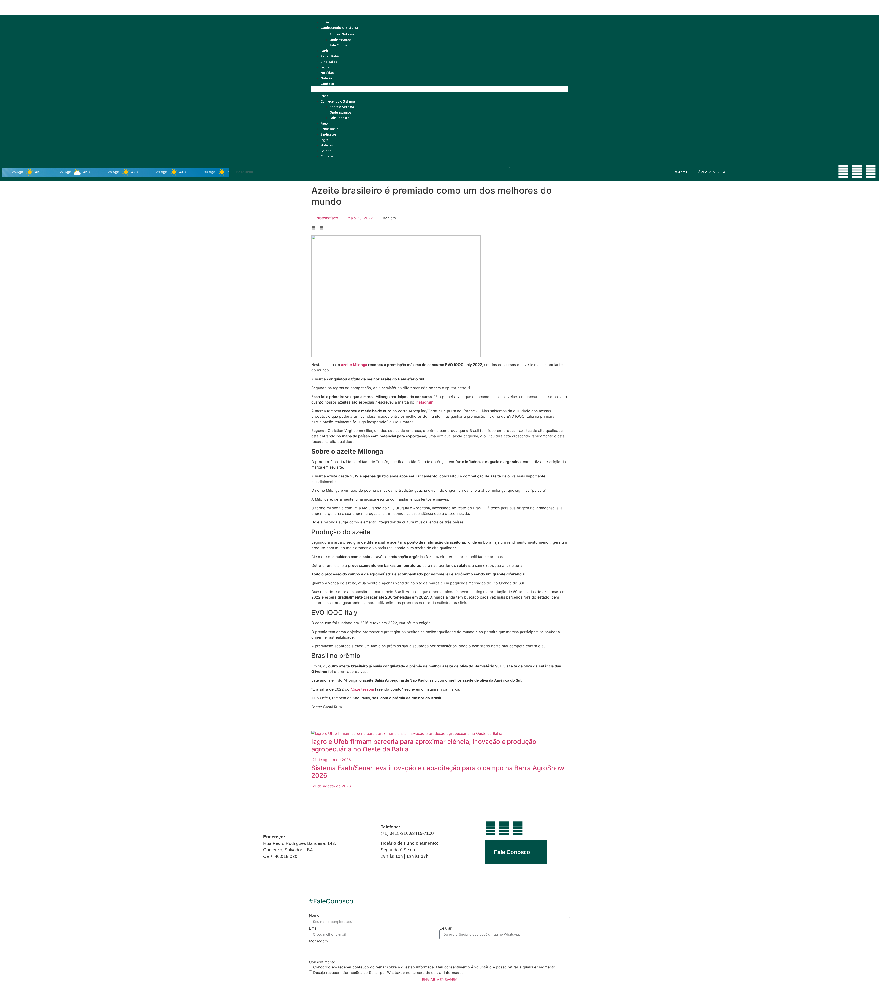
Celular (446, 928)
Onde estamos (340, 40)
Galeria (326, 78)
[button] (439, 89)
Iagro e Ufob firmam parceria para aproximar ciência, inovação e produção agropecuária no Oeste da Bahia (423, 745)
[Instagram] (870, 171)
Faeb (324, 51)
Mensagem (318, 941)
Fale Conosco (340, 45)
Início (324, 22)
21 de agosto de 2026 (331, 759)
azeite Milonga (354, 364)
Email (313, 928)
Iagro (324, 67)
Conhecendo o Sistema (339, 28)
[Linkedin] (857, 171)
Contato (327, 84)
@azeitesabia (362, 689)
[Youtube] (843, 171)
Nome (314, 915)
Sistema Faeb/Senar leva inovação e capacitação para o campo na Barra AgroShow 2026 (437, 772)
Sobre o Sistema (342, 34)
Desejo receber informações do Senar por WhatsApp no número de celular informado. (388, 972)
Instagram (424, 402)
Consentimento (322, 962)
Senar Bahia (330, 56)
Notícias (327, 73)
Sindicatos (328, 62)
